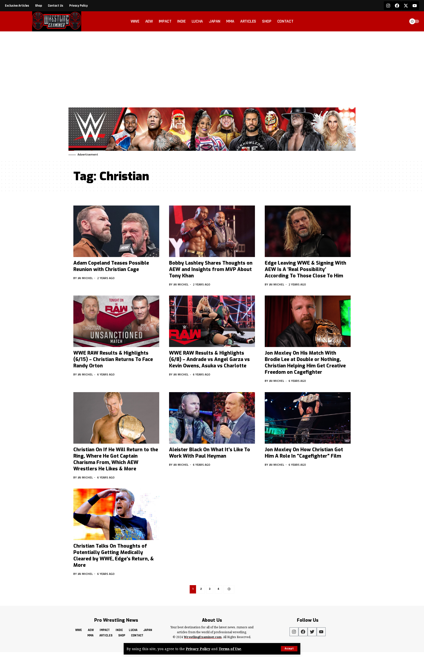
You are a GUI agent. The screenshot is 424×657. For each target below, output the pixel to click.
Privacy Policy (198, 648)
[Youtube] (414, 5)
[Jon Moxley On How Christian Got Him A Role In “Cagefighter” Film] (308, 418)
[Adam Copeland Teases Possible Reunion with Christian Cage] (116, 231)
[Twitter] (312, 631)
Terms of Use (230, 648)
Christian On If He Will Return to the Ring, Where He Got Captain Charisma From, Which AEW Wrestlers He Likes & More (115, 459)
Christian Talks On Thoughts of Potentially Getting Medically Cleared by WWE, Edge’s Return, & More (113, 555)
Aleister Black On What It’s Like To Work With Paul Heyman (209, 452)
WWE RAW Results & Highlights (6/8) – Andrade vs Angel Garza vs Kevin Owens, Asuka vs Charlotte (209, 359)
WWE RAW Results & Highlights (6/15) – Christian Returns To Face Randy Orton (113, 359)
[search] (400, 21)
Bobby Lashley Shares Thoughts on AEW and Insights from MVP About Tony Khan (210, 269)
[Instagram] (388, 5)
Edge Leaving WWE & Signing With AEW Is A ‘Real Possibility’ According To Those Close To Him (305, 269)
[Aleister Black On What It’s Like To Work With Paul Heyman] (212, 418)
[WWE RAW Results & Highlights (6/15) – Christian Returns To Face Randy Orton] (116, 321)
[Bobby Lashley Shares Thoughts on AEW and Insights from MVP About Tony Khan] (212, 231)
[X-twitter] (405, 5)
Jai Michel (85, 278)
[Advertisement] (212, 68)
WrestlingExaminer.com (203, 637)
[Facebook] (397, 5)
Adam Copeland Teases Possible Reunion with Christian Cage (111, 266)
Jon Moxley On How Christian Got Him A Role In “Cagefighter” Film (304, 452)
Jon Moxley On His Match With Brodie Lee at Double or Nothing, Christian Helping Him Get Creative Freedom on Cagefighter (305, 362)
